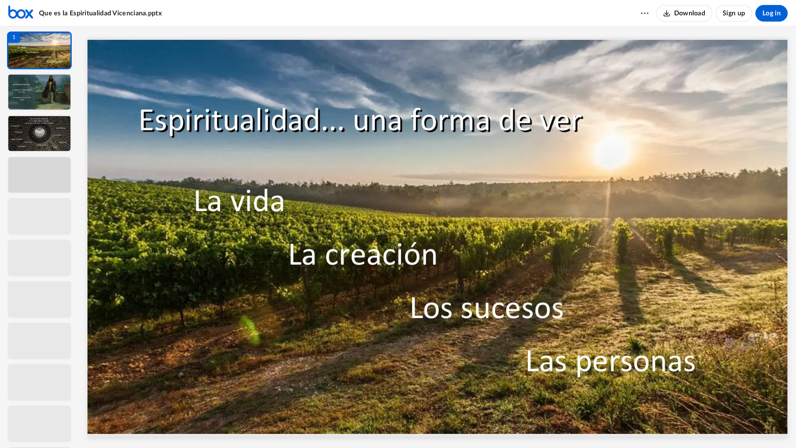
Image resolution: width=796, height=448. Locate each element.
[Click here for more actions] (644, 13)
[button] (39, 50)
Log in (771, 13)
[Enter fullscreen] (514, 427)
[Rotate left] (483, 427)
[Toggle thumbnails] (361, 427)
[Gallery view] (499, 427)
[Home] (20, 13)
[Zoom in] (467, 428)
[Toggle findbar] (376, 427)
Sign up (734, 13)
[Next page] (421, 428)
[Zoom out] (439, 428)
